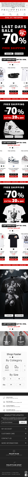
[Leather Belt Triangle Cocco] (12, 74)
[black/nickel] (12, 83)
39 (11, 384)
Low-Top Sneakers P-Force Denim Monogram (12, 169)
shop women (19, 53)
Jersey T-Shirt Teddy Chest (12, 252)
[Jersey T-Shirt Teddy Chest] (12, 240)
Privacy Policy (16, 472)
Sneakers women (19, 136)
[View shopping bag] (24, 14)
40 (20, 384)
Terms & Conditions (6, 472)
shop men (9, 53)
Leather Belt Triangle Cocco (12, 86)
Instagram (26, 472)
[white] (24, 166)
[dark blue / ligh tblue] (2, 166)
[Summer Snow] (23, 83)
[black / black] (26, 166)
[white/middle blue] (12, 166)
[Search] (10, 14)
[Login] (17, 14)
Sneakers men (9, 136)
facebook (26, 475)
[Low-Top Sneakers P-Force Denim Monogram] (12, 157)
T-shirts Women (18, 219)
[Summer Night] (25, 83)
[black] (12, 249)
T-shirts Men (9, 219)
